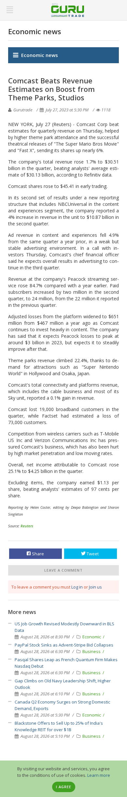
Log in (77, 587)
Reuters (27, 525)
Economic (92, 637)
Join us (95, 587)
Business (92, 651)
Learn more (98, 775)
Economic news (39, 55)
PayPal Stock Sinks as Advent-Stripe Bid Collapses (64, 645)
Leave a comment (63, 570)
